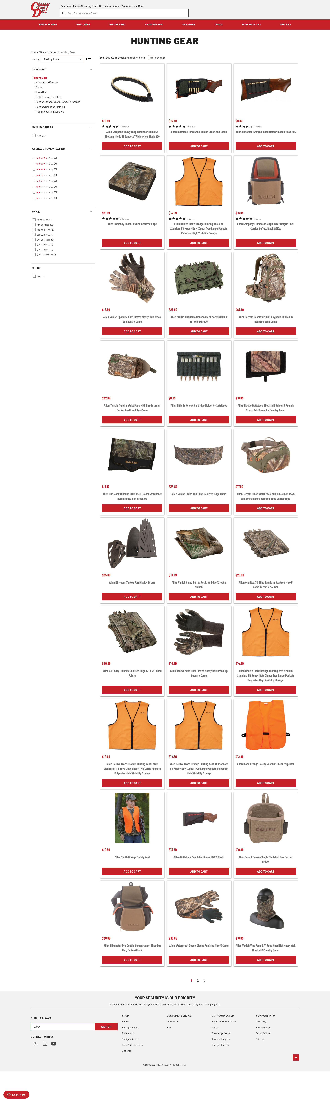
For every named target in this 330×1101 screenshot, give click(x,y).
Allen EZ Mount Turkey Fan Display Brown (132, 582)
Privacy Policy (263, 1027)
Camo (41, 276)
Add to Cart (132, 146)
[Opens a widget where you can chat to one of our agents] (16, 1095)
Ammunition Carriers (46, 82)
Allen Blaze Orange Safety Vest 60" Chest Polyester (265, 764)
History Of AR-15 (220, 1044)
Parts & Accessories (132, 1044)
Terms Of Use (263, 1033)
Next (204, 980)
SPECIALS (285, 24)
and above (46, 254)
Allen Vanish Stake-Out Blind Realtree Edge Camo (198, 494)
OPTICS (219, 24)
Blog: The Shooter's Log (223, 1021)
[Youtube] (53, 1043)
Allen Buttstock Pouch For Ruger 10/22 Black (199, 857)
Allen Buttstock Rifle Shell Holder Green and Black (199, 132)
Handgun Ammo (130, 1027)
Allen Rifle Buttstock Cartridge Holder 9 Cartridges (199, 405)
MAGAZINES (188, 24)
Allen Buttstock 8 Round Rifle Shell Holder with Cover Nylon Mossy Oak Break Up (132, 496)
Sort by (35, 59)
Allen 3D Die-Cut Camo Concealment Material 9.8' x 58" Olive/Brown (198, 319)
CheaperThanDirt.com (159, 1065)
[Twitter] (36, 1043)
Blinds (38, 87)
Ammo (125, 1021)
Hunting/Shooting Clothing (50, 106)
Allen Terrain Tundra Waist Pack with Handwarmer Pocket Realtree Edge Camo (132, 408)
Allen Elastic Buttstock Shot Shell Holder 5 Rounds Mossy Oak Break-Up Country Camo (266, 408)
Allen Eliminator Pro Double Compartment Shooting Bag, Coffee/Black (132, 948)
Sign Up (106, 1026)
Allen (54, 52)
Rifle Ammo (128, 1033)
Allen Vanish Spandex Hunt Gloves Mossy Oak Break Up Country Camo (132, 319)
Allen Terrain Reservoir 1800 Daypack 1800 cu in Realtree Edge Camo (266, 319)
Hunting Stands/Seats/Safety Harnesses (57, 101)
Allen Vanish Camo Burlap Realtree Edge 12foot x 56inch (199, 584)
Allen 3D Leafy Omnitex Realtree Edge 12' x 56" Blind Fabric (132, 673)
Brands (44, 52)
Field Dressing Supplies (48, 96)
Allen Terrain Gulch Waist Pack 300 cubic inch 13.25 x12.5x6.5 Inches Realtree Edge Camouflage (266, 496)
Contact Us (172, 1021)
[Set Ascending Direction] (88, 59)
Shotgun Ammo (130, 1039)
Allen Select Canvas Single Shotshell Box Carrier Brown (266, 859)
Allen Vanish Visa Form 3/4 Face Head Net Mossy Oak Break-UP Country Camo (266, 948)
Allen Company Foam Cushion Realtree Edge (132, 224)
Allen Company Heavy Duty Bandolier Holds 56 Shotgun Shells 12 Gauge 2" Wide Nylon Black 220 (132, 134)
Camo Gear (41, 91)
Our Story (261, 1021)
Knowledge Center (220, 1033)
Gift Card (126, 1050)
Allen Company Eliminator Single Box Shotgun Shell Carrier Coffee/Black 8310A (265, 226)
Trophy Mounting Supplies (49, 111)
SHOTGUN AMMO (154, 24)
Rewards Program (220, 1039)
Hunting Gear (67, 52)
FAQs (169, 1027)
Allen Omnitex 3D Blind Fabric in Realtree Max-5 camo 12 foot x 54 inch (266, 584)
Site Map (260, 1039)
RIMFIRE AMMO (117, 24)
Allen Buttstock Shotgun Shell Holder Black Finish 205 (266, 132)
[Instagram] (45, 1043)
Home (34, 52)
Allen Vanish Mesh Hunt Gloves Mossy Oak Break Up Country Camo (199, 673)
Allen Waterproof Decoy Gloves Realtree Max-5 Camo (199, 945)
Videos (215, 1027)
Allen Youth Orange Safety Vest (132, 857)
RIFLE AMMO (83, 24)
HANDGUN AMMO (48, 24)
